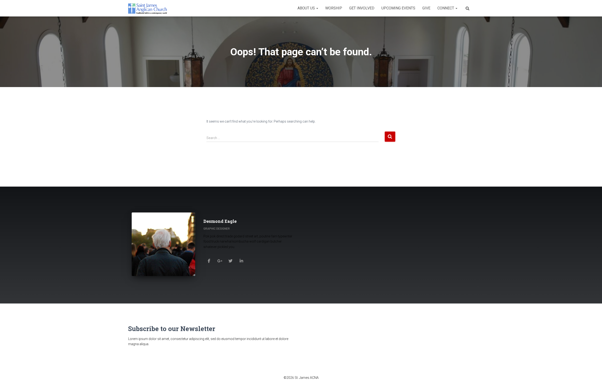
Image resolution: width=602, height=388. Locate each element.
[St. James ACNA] (148, 8)
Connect (446, 8)
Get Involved (361, 8)
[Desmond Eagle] (209, 261)
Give (426, 8)
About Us (306, 8)
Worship (333, 8)
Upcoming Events (398, 8)
